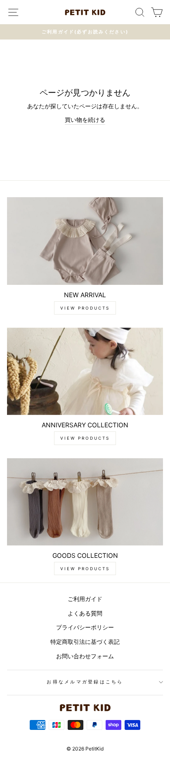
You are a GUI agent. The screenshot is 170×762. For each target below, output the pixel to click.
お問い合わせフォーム (85, 655)
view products (85, 307)
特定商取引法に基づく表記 (85, 641)
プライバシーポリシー (85, 627)
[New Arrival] (85, 241)
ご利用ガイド (85, 598)
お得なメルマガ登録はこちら (85, 682)
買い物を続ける (85, 119)
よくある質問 (85, 613)
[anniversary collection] (85, 371)
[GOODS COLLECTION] (85, 502)
